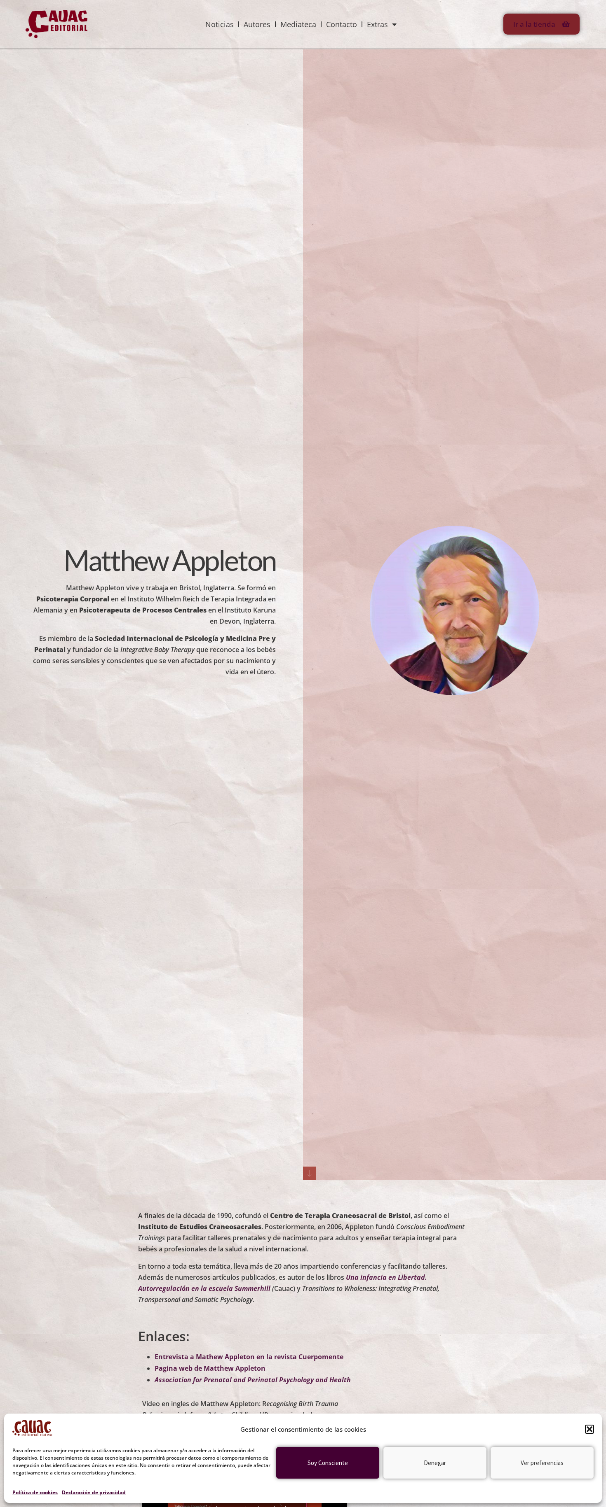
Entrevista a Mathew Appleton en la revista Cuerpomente (249, 1356)
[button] (589, 1429)
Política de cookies (35, 1492)
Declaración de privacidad (94, 1492)
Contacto (341, 24)
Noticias (219, 24)
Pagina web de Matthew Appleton (210, 1368)
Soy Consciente (328, 1463)
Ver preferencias (542, 1463)
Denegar (435, 1463)
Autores (257, 24)
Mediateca (298, 24)
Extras (377, 24)
